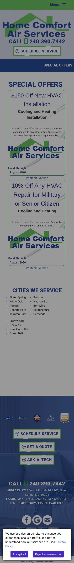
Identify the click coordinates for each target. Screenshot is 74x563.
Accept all (19, 554)
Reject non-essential (48, 554)
